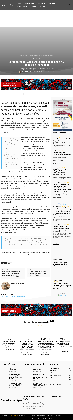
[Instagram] (55, 400)
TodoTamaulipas (14, 415)
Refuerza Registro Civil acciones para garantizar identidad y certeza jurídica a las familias (62, 229)
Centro (54, 150)
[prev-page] (34, 359)
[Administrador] (20, 72)
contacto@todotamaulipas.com (31, 410)
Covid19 (55, 137)
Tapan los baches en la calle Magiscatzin (9, 342)
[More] (51, 94)
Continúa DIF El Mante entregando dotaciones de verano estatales (61, 171)
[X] (38, 94)
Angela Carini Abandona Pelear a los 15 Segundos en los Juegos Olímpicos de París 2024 (62, 286)
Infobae (10, 263)
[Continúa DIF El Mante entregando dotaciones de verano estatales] (4, 385)
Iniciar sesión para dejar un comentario (14, 296)
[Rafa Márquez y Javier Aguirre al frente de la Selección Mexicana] (62, 252)
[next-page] (38, 359)
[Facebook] (33, 94)
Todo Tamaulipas (57, 182)
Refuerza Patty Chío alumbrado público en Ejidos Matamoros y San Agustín (62, 154)
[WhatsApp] (47, 94)
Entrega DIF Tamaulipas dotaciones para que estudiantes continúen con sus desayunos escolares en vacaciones (62, 188)
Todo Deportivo (57, 259)
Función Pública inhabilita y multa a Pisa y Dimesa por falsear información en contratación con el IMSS (11, 274)
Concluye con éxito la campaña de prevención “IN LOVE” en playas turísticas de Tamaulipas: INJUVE (62, 210)
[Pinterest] (42, 94)
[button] (70, 5)
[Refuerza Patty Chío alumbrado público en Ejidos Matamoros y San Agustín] (4, 376)
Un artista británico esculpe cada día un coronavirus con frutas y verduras (37, 273)
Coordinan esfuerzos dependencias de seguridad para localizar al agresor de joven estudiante (27, 345)
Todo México (23, 55)
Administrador (27, 71)
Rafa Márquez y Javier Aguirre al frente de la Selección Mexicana (60, 264)
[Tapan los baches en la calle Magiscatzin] (9, 333)
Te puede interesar (44, 339)
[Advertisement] (36, 24)
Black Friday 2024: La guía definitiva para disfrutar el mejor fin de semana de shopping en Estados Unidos (45, 345)
